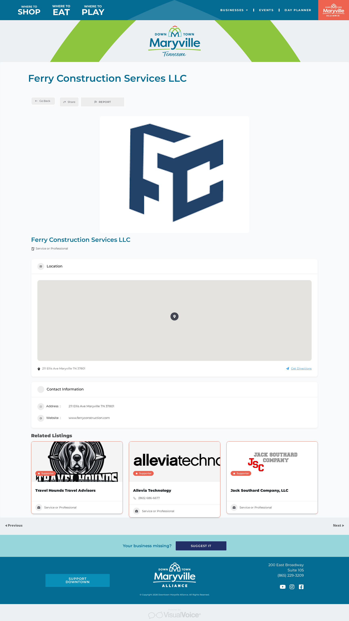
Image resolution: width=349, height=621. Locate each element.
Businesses (232, 10)
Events (266, 10)
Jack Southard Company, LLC (259, 490)
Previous (15, 525)
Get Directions (301, 368)
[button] (174, 316)
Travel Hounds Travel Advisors (65, 490)
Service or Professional (52, 248)
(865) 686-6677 (149, 498)
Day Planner (298, 10)
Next (337, 525)
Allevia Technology (152, 490)
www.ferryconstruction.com (89, 418)
